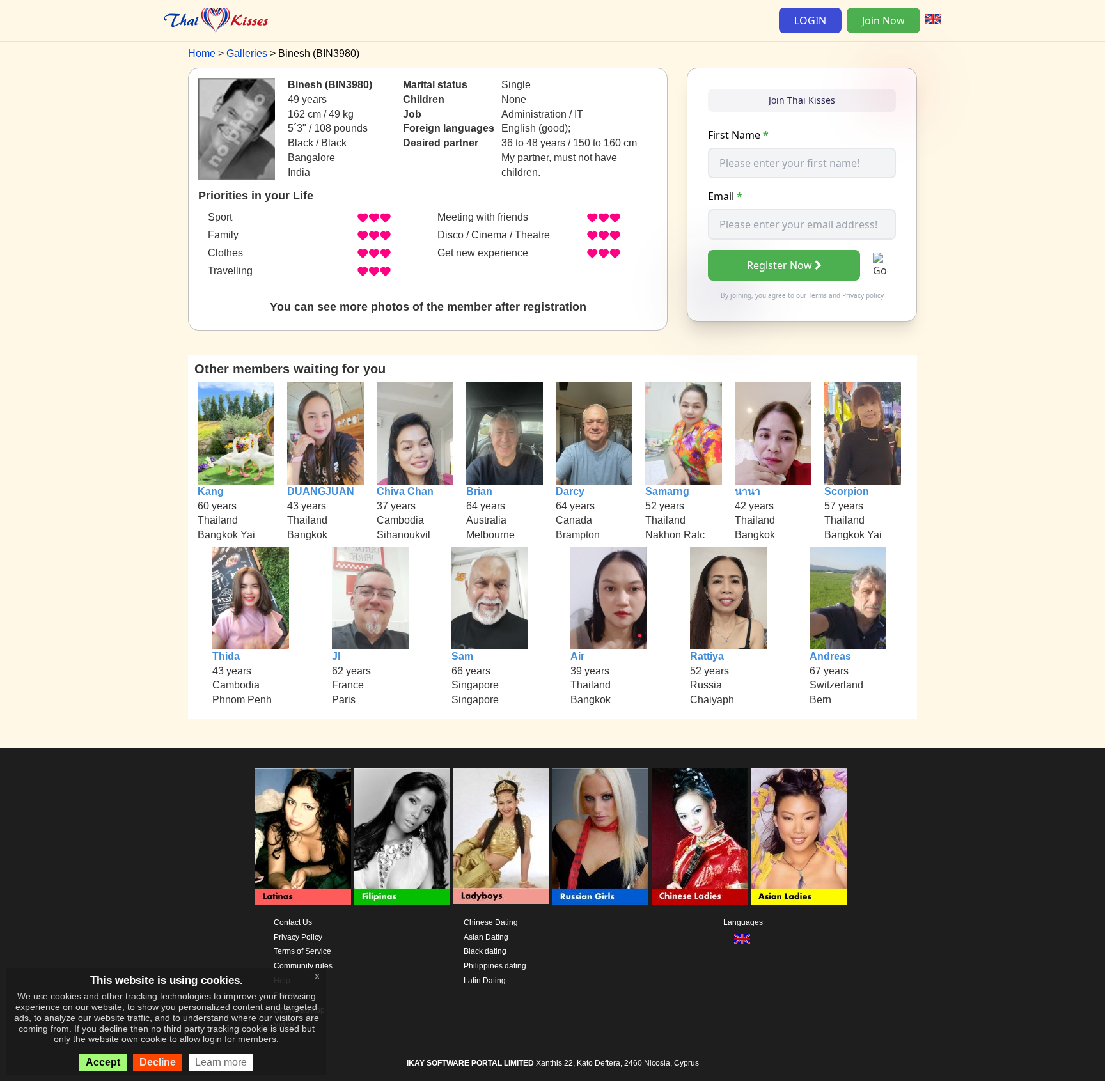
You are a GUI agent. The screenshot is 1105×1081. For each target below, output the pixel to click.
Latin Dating (485, 980)
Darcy (570, 491)
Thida (226, 656)
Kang (211, 491)
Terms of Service (302, 951)
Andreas (830, 656)
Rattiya (707, 656)
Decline (157, 1062)
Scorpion (846, 491)
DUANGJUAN (320, 491)
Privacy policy (863, 295)
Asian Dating (486, 937)
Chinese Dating (491, 922)
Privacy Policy (298, 937)
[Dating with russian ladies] (600, 836)
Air (577, 656)
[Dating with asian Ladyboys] (501, 836)
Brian (479, 491)
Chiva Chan (405, 491)
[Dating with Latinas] (303, 836)
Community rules (303, 965)
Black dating (485, 951)
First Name (738, 135)
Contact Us (293, 922)
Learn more (221, 1062)
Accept (103, 1062)
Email (725, 196)
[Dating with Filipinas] (402, 836)
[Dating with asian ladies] (799, 836)
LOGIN (810, 20)
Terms (817, 295)
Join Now (883, 20)
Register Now (779, 265)
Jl (336, 656)
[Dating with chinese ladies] (700, 836)
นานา (747, 491)
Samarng (667, 491)
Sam (462, 656)
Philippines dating (495, 965)
